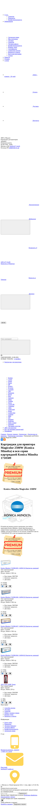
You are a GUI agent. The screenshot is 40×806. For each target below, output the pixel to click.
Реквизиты (11, 18)
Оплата (34, 92)
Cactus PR (11, 404)
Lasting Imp (11, 413)
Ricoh (10, 394)
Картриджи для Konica (15, 436)
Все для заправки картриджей (13, 429)
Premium (10, 419)
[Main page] (15, 136)
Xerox (10, 403)
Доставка (35, 106)
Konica (10, 386)
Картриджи (23, 434)
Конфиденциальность (15, 20)
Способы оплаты (9, 708)
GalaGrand (11, 409)
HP (9, 384)
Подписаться (22, 793)
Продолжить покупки (20, 804)
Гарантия (11, 42)
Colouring (11, 406)
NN (9, 418)
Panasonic (11, 393)
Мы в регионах (13, 39)
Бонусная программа (14, 54)
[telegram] (15, 176)
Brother (10, 378)
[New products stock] (1, 355)
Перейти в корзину (7, 804)
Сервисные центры (14, 50)
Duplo (10, 381)
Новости (7, 57)
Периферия (8, 431)
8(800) (14, 148)
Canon (10, 379)
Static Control (12, 423)
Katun (10, 411)
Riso (9, 396)
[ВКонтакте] (2, 439)
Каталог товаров (12, 434)
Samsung (11, 398)
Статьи (10, 55)
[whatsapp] (15, 190)
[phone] (15, 162)
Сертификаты (12, 49)
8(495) (15, 146)
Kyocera (10, 388)
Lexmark (10, 389)
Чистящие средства (14, 426)
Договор (11, 40)
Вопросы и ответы (14, 52)
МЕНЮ (3, 322)
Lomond (10, 414)
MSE (9, 416)
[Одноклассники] (4, 439)
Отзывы (7, 59)
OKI (9, 391)
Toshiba (10, 401)
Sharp (10, 399)
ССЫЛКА (17, 359)
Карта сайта (8, 722)
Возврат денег (12, 47)
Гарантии (11, 16)
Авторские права (13, 37)
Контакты (35, 120)
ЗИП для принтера (10, 428)
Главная (3, 434)
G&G (10, 408)
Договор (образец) (10, 726)
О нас (6, 15)
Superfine (11, 424)
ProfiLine (11, 421)
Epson (10, 383)
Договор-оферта (13, 44)
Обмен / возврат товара (11, 713)
